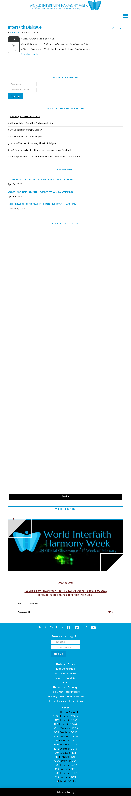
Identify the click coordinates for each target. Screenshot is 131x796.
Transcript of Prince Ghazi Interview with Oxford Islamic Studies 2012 (45, 156)
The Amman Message (65, 687)
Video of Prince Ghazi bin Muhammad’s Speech (33, 123)
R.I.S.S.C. (65, 682)
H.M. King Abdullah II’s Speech (25, 116)
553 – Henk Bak (24, 414)
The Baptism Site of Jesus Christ (65, 701)
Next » (65, 496)
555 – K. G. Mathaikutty (30, 241)
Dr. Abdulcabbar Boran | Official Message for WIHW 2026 (66, 591)
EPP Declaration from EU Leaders (26, 129)
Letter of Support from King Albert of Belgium (33, 143)
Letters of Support (65, 223)
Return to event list (30, 54)
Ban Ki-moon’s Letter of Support (26, 136)
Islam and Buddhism (65, 678)
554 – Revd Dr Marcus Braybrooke (37, 328)
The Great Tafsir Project (65, 691)
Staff (16, 307)
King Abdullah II (65, 668)
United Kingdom (15, 32)
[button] (126, 16)
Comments (24, 611)
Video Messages (65, 509)
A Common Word (65, 673)
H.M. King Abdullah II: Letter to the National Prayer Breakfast (40, 150)
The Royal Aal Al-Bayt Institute (66, 696)
